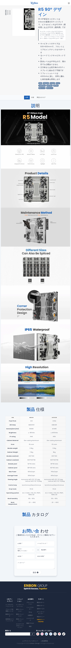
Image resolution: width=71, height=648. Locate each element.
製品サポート (41, 602)
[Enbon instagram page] (42, 634)
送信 (34, 572)
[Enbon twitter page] (55, 634)
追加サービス (41, 609)
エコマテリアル (30, 619)
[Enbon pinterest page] (59, 634)
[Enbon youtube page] (37, 634)
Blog (30, 612)
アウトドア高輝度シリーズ (9, 610)
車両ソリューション (20, 620)
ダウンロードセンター (41, 612)
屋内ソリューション (20, 615)
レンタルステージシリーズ (9, 605)
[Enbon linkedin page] (46, 634)
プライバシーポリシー (31, 641)
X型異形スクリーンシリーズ (9, 620)
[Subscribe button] (32, 634)
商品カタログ (41, 97)
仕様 (32, 97)
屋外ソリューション (20, 610)
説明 (26, 97)
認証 (30, 626)
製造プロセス (30, 623)
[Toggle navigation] (68, 3)
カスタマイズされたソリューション (20, 625)
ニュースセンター (30, 608)
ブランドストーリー (30, 603)
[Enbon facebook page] (50, 634)
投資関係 (45, 641)
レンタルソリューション (20, 605)
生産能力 (30, 615)
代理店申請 (40, 621)
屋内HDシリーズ (9, 615)
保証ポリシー (41, 616)
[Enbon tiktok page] (63, 634)
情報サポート (41, 605)
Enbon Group (35, 643)
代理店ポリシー (41, 619)
